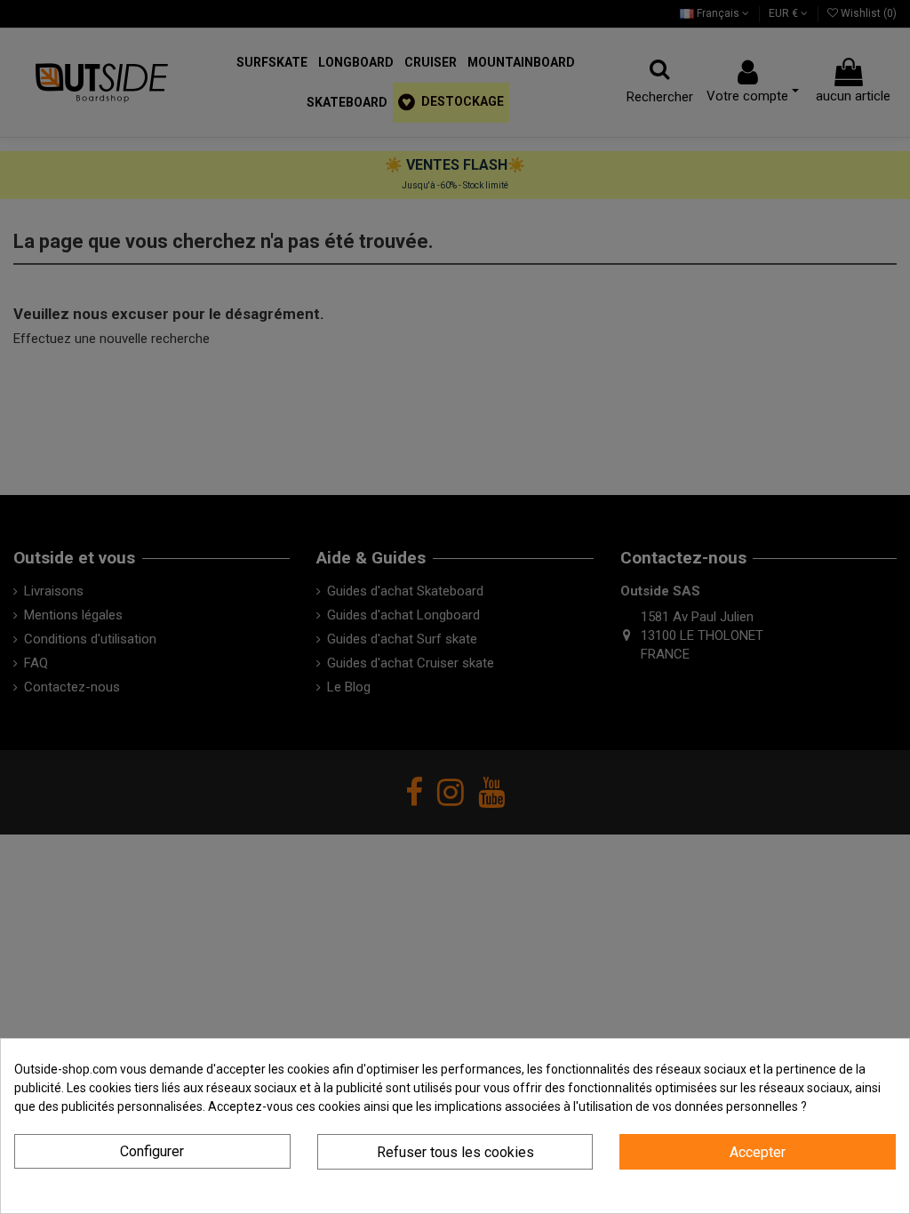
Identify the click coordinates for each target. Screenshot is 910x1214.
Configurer (152, 1151)
